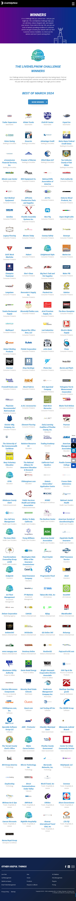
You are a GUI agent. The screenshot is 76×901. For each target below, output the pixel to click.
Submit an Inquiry (6, 881)
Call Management (6, 878)
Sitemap (13, 892)
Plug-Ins (54, 881)
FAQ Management (57, 878)
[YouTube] (73, 867)
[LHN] (9, 3)
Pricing (54, 885)
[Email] (73, 460)
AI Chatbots (55, 874)
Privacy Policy (5, 892)
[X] (73, 445)
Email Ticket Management (8, 885)
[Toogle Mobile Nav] (73, 4)
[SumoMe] (73, 465)
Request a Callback (32, 885)
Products (29, 881)
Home (28, 878)
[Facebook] (65, 867)
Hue (28, 874)
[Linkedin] (69, 867)
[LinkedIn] (73, 450)
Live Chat (4, 874)
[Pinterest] (73, 455)
